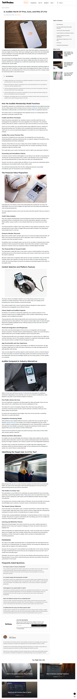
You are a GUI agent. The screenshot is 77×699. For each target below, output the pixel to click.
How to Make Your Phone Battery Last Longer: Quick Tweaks (68, 53)
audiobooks (35, 108)
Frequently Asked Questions (62, 45)
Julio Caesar (18, 14)
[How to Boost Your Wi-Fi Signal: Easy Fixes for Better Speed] (58, 62)
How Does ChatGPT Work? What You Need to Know (68, 74)
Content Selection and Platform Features (65, 33)
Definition (22, 676)
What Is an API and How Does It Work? (19, 692)
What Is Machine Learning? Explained (57, 674)
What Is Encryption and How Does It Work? (19, 674)
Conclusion (59, 42)
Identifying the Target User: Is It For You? (64, 40)
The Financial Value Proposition (63, 30)
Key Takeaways (60, 24)
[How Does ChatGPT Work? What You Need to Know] (58, 72)
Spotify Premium (11, 422)
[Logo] (8, 1)
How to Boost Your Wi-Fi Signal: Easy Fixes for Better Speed (68, 64)
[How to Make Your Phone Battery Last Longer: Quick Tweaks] (58, 51)
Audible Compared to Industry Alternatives (63, 36)
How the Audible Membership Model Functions (64, 27)
